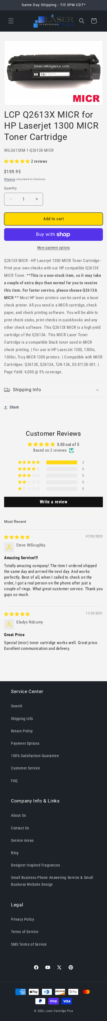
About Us (18, 815)
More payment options (53, 248)
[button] (11, 21)
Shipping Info (22, 718)
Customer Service (25, 768)
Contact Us (20, 828)
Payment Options (25, 743)
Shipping (9, 179)
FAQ (14, 781)
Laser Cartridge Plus (59, 1011)
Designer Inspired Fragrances (35, 865)
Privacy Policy (22, 919)
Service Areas (22, 840)
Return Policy (22, 731)
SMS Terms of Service (29, 944)
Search (16, 706)
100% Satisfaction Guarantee (35, 756)
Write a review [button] (53, 501)
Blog (14, 853)
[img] (17, 537)
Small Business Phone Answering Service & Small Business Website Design (52, 881)
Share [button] (14, 407)
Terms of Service (25, 931)
